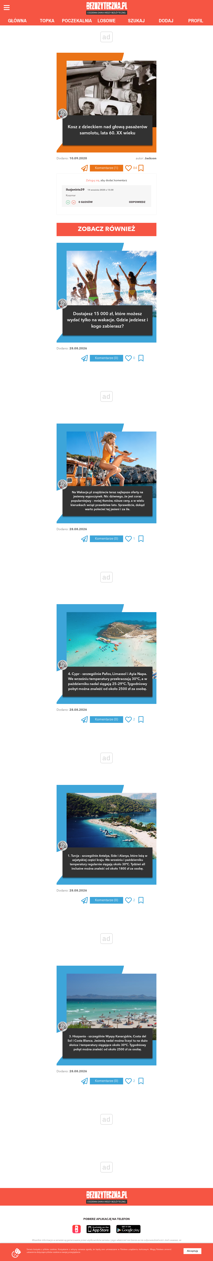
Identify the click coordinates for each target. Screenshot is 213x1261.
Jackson (150, 158)
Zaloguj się (92, 180)
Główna (17, 20)
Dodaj (166, 20)
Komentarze (106, 168)
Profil (195, 20)
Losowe (107, 20)
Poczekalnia (77, 20)
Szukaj (136, 20)
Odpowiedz (137, 202)
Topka (47, 20)
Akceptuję (192, 1251)
